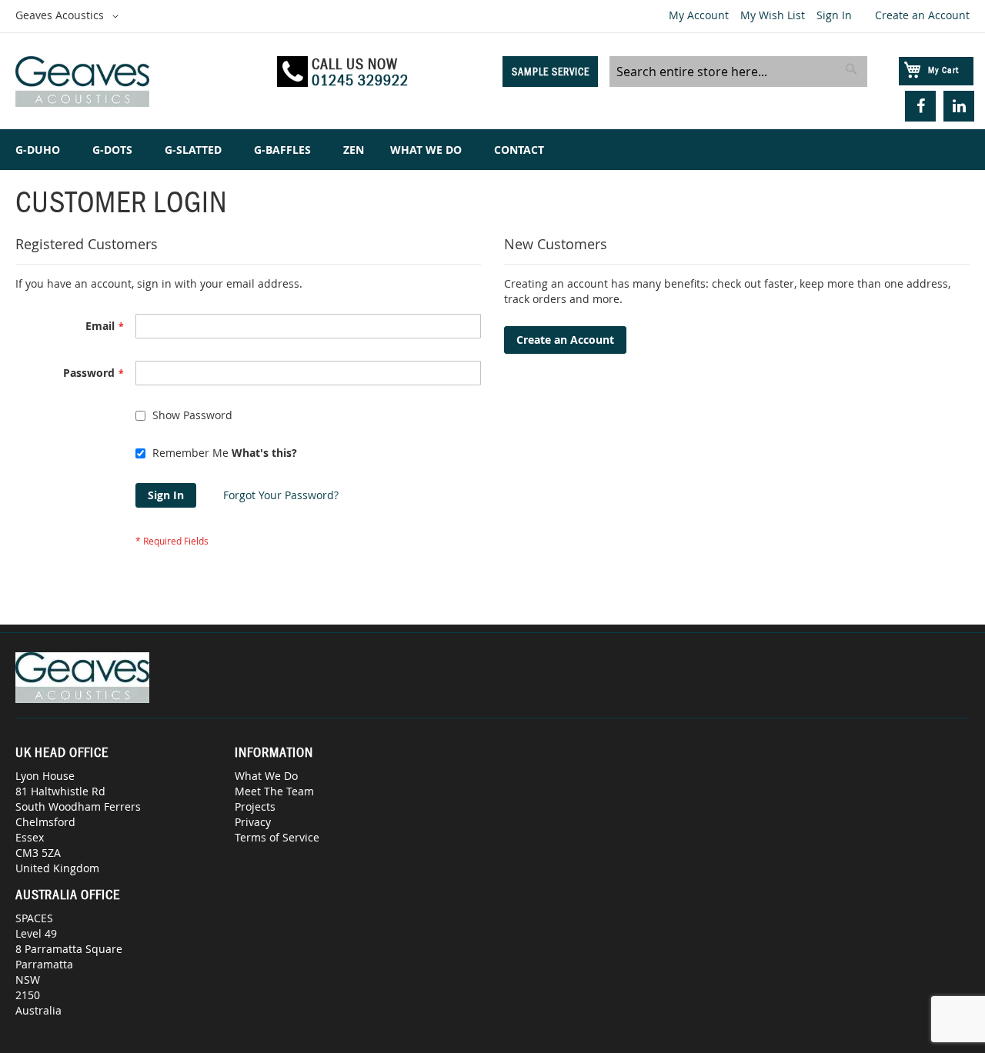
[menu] (492, 149)
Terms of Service (277, 837)
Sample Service (550, 71)
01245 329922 (360, 80)
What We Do (266, 775)
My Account (699, 15)
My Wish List (772, 15)
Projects (255, 806)
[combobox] (738, 71)
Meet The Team (274, 791)
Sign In (834, 15)
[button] (69, 16)
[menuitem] (40, 149)
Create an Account (922, 15)
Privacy (253, 822)
